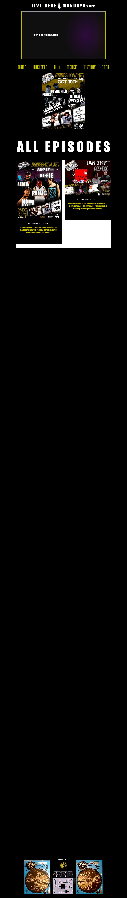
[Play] (67, 892)
